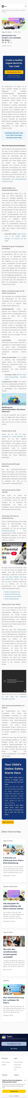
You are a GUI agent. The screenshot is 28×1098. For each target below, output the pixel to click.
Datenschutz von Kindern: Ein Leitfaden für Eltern (11, 38)
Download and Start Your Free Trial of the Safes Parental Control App (14, 135)
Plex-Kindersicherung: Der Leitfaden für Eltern (13, 1000)
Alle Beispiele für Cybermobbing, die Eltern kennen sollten (13, 906)
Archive (4, 10)
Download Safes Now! (14, 72)
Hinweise (6, 980)
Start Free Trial (8, 822)
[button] (3, 42)
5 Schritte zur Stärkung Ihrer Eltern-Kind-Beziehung (13, 860)
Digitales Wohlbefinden (10, 886)
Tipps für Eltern (6, 32)
